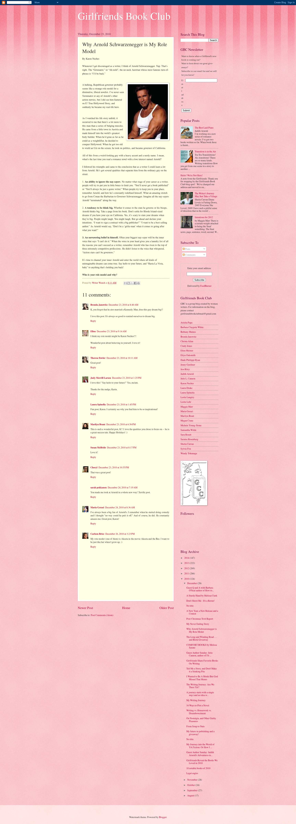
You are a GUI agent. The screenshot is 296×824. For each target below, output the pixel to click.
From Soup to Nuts (195, 726)
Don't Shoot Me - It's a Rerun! (200, 600)
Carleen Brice (97, 534)
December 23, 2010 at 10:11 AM (122, 357)
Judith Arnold (187, 373)
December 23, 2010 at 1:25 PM (126, 377)
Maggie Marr (187, 406)
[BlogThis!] (128, 283)
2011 (187, 573)
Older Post (166, 608)
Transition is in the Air (205, 151)
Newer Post (85, 608)
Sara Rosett (186, 434)
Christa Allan (187, 341)
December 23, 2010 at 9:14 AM (111, 331)
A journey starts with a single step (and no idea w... (200, 694)
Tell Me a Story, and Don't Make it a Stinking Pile (201, 670)
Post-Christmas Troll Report (199, 618)
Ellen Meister (187, 350)
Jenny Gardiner (188, 364)
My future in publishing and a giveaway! (200, 733)
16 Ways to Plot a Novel (197, 705)
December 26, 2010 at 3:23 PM (120, 533)
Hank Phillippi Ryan (190, 360)
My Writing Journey (196, 700)
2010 (187, 578)
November (192, 779)
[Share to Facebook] (135, 283)
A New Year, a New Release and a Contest (202, 612)
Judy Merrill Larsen (100, 378)
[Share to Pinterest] (138, 283)
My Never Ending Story (197, 623)
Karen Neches (187, 383)
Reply (93, 320)
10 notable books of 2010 (198, 768)
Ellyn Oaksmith (188, 355)
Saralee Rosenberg (189, 439)
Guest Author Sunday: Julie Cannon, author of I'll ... (199, 654)
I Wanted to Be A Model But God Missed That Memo (202, 678)
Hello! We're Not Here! (192, 175)
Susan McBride (98, 447)
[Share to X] (132, 283)
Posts (187, 249)
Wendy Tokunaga (189, 453)
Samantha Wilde (188, 430)
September (192, 790)
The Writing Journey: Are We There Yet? (200, 686)
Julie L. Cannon (188, 378)
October (191, 785)
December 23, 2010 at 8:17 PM (121, 447)
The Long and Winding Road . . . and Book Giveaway (201, 638)
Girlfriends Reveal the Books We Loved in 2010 (202, 762)
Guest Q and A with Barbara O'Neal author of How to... (200, 589)
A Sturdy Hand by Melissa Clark (201, 595)
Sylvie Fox (186, 448)
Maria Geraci (97, 507)
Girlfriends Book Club (124, 16)
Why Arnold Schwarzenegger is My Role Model (201, 630)
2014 (187, 557)
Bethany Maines (188, 331)
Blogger (162, 817)
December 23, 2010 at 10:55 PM (113, 467)
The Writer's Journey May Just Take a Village (206, 195)
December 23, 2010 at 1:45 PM (121, 404)
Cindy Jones (186, 345)
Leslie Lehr (186, 401)
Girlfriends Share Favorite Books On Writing (202, 662)
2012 (187, 568)
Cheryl (93, 467)
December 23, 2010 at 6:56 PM (121, 424)
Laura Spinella (98, 404)
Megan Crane (187, 420)
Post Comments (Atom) (102, 615)
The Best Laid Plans (204, 127)
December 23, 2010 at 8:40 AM (123, 304)
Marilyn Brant (97, 424)
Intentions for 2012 (204, 217)
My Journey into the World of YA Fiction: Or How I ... (200, 746)
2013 (187, 563)
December (192, 583)
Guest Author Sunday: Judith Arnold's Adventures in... (200, 754)
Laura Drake (186, 388)
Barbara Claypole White (192, 327)
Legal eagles (192, 773)
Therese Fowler (98, 358)
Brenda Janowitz (99, 304)
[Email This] (125, 283)
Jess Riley (185, 369)
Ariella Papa (186, 322)
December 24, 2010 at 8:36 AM (120, 507)
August (191, 795)
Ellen (93, 331)
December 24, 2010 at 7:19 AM (122, 487)
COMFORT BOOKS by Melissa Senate (201, 646)
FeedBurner (206, 285)
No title (190, 605)
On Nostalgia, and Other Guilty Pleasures (201, 720)
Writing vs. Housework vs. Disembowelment (198, 712)
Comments (190, 254)
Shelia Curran (187, 443)
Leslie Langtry (187, 397)
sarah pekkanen (98, 487)
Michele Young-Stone (191, 425)
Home (126, 608)
